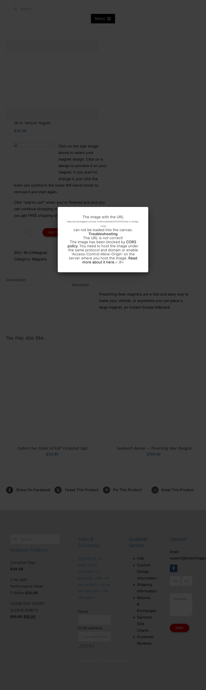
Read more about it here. (109, 260)
